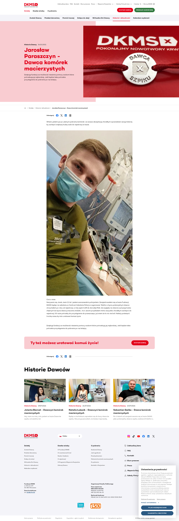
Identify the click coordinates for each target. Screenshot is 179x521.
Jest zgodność (96, 453)
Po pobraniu (95, 462)
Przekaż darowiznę (52, 18)
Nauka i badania (63, 456)
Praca (93, 4)
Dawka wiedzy (38, 11)
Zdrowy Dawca (62, 465)
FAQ (71, 4)
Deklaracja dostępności (96, 518)
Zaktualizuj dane (63, 4)
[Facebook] (143, 436)
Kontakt (76, 4)
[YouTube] (138, 436)
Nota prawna (28, 518)
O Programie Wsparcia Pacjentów (69, 462)
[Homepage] (25, 108)
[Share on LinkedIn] (66, 115)
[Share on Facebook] (57, 115)
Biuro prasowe (85, 4)
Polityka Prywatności (148, 499)
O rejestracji (62, 459)
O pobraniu (52, 11)
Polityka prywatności (44, 518)
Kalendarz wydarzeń (141, 18)
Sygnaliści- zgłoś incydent (75, 518)
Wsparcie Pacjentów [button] (104, 4)
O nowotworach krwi (64, 453)
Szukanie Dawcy (96, 449)
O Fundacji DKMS (63, 449)
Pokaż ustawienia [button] (148, 502)
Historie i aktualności (121, 18)
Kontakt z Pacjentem (98, 465)
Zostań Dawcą (35, 18)
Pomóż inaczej (68, 18)
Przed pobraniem (96, 456)
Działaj (27, 11)
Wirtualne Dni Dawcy (101, 18)
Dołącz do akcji (83, 18)
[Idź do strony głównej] (31, 5)
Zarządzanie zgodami (115, 518)
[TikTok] (133, 436)
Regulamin (58, 518)
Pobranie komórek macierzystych (102, 459)
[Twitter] (153, 436)
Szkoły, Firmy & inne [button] (122, 4)
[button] (39, 445)
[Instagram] (128, 436)
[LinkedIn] (148, 436)
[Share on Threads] (70, 115)
